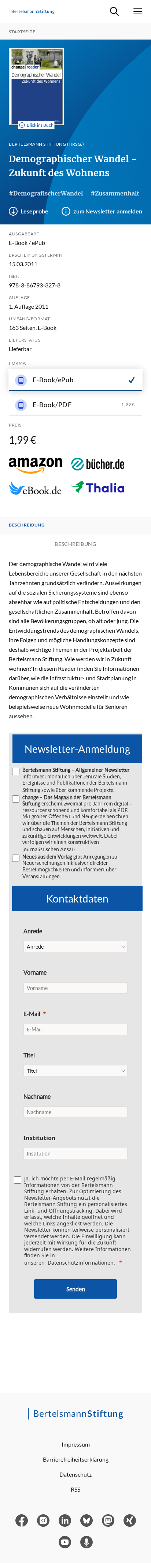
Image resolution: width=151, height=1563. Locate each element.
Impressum (76, 1444)
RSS (75, 1489)
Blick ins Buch (40, 125)
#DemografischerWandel (46, 193)
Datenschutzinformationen (81, 1262)
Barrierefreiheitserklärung (75, 1459)
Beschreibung (27, 525)
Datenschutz (75, 1474)
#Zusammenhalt (115, 193)
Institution (39, 1138)
